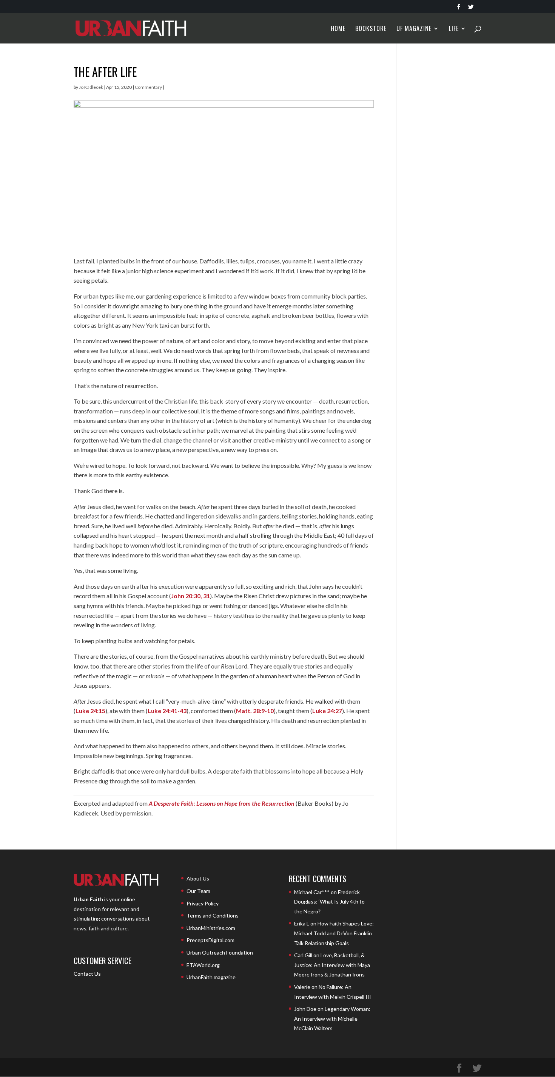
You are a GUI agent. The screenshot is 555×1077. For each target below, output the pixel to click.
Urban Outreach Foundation (220, 952)
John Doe (305, 1009)
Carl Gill (303, 955)
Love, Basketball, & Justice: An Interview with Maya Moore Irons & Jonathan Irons (332, 965)
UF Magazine (414, 29)
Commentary (148, 87)
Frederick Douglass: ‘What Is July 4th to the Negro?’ (329, 902)
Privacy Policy (203, 903)
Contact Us (87, 973)
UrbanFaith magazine (211, 977)
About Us (198, 878)
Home (338, 29)
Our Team (198, 891)
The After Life (105, 71)
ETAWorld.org (203, 965)
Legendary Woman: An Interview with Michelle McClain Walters (332, 1018)
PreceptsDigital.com (210, 940)
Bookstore (371, 29)
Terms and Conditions (213, 915)
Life (454, 29)
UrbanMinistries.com (211, 928)
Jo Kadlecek (91, 87)
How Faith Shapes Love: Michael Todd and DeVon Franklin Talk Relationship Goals (334, 933)
